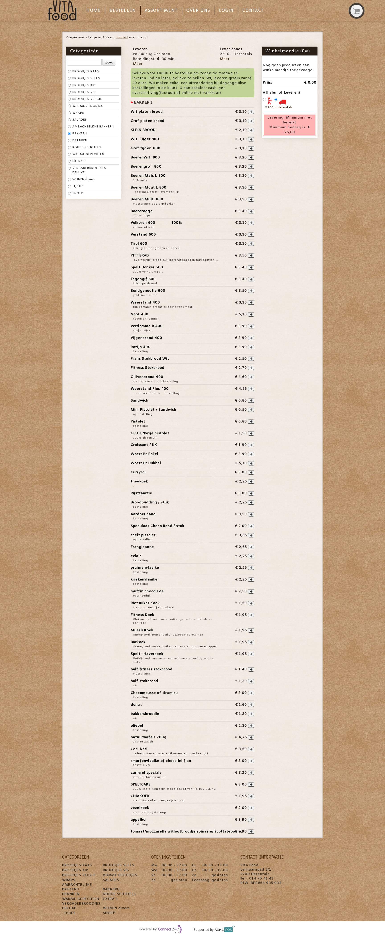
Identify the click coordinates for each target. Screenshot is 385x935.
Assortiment (161, 10)
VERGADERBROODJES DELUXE (89, 170)
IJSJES (78, 186)
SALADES (79, 119)
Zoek (109, 62)
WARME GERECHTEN (88, 154)
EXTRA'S (79, 161)
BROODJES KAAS (85, 71)
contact (122, 37)
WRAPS (78, 113)
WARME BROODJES (87, 106)
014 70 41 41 (261, 878)
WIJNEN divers (83, 179)
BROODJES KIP (83, 85)
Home (93, 10)
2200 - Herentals (279, 107)
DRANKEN (79, 140)
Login (226, 10)
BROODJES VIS (84, 92)
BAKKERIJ (79, 133)
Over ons (198, 10)
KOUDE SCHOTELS (86, 147)
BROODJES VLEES (86, 78)
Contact (253, 10)
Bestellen (123, 10)
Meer (138, 64)
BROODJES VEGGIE (87, 99)
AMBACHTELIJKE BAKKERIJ (93, 126)
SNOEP (77, 193)
